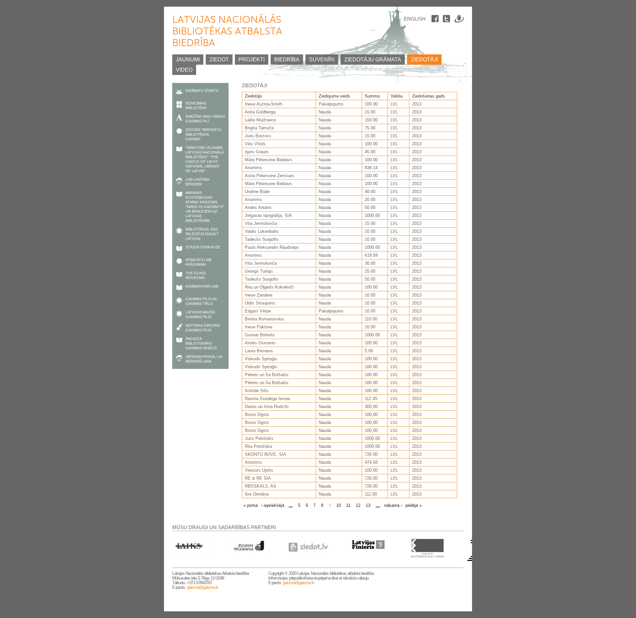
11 (348, 505)
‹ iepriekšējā (272, 505)
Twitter (447, 20)
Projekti (251, 59)
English (415, 19)
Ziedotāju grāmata (372, 59)
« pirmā (250, 505)
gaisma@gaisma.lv (202, 587)
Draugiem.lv (459, 20)
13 (368, 505)
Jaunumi (188, 59)
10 (338, 505)
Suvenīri (322, 59)
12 (358, 505)
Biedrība (286, 59)
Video (184, 70)
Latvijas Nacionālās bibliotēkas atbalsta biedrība (227, 31)
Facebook (436, 20)
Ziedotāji (424, 59)
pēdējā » (413, 505)
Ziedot (219, 59)
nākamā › (393, 505)
